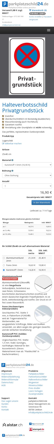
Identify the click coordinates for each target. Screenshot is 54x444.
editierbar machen (13, 143)
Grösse (5, 149)
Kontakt (5, 409)
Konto (4, 406)
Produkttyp (8, 136)
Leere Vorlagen (36, 391)
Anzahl (5, 181)
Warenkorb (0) (39, 10)
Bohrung (7, 170)
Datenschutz (7, 382)
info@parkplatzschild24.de (11, 25)
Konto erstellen (35, 16)
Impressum (6, 373)
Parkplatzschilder (36, 373)
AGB (3, 385)
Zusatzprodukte (36, 393)
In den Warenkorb (41, 202)
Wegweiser (34, 382)
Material (7, 160)
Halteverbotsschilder (38, 379)
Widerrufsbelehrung (10, 376)
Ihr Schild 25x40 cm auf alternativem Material (25, 246)
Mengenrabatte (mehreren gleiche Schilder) (21, 219)
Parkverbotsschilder (38, 376)
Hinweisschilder (36, 385)
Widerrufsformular (9, 379)
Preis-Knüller (34, 388)
